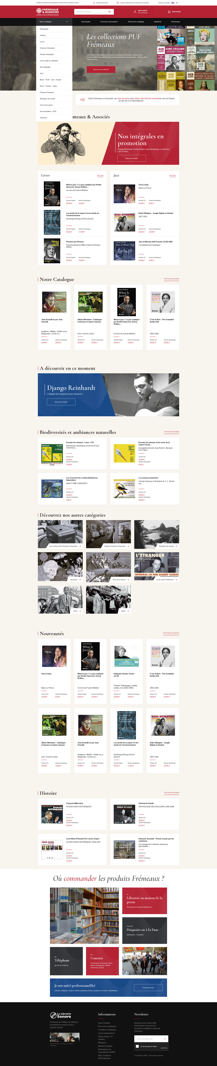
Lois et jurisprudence (106, 1033)
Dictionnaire (175, 22)
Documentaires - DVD (48, 111)
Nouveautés (85, 22)
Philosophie (44, 29)
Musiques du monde (47, 99)
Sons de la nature (46, 105)
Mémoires (102, 1043)
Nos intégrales (45, 67)
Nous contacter (104, 1023)
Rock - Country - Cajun (48, 86)
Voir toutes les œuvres (171, 633)
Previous (87, 81)
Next (103, 81)
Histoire (43, 35)
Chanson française (47, 92)
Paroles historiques (47, 54)
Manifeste (157, 22)
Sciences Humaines (47, 48)
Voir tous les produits (171, 279)
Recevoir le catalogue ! (107, 1026)
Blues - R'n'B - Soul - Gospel (50, 80)
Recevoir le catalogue (136, 22)
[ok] (164, 1038)
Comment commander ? (109, 22)
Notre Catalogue (46, 22)
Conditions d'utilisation (107, 1030)
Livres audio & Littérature (49, 61)
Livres (42, 42)
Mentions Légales (105, 1046)
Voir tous (100, 175)
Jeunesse (43, 118)
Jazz (42, 73)
